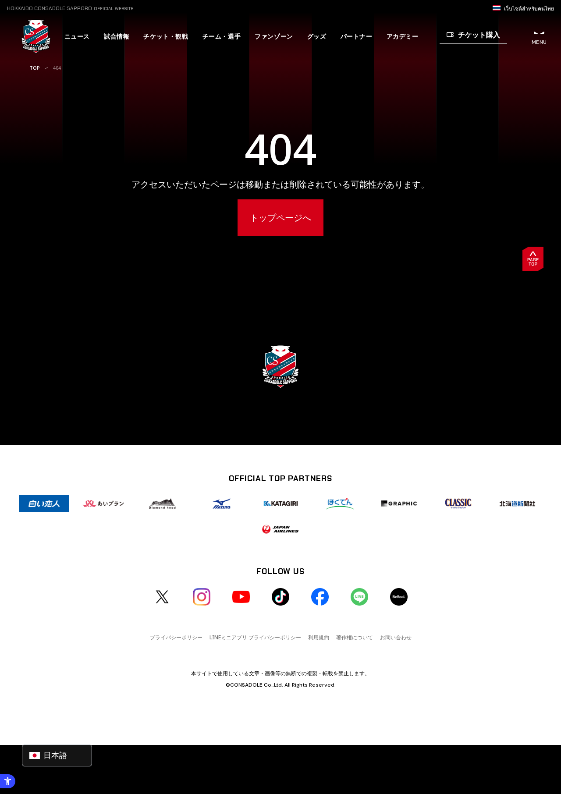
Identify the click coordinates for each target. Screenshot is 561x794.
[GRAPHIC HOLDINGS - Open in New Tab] (399, 503)
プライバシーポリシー (176, 637)
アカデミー (403, 36)
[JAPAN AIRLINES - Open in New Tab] (281, 529)
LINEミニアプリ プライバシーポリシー (255, 637)
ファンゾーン (274, 36)
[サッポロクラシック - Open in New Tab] (458, 503)
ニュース (77, 36)
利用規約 (318, 637)
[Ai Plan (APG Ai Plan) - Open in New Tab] (103, 503)
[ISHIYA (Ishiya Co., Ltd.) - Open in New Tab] (44, 503)
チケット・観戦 (165, 36)
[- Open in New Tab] (162, 597)
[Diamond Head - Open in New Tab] (162, 503)
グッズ (317, 36)
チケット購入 (479, 34)
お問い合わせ (396, 637)
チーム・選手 (221, 36)
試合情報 (116, 36)
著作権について (354, 637)
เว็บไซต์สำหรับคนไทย (529, 8)
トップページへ (280, 217)
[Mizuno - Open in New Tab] (221, 503)
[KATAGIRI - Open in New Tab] (281, 503)
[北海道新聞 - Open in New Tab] (517, 503)
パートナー (357, 36)
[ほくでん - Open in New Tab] (340, 503)
